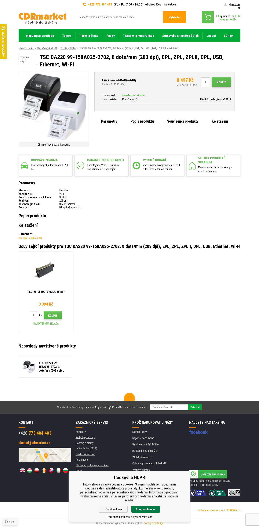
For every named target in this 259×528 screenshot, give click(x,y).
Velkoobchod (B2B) (86, 448)
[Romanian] (44, 470)
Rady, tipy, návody (85, 437)
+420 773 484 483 (100, 4)
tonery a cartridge (153, 523)
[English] (22, 470)
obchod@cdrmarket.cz (160, 4)
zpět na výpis (24, 59)
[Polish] (36, 470)
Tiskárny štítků (68, 48)
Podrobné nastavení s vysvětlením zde (129, 517)
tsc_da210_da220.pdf (30, 237)
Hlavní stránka (26, 48)
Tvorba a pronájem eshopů (211, 510)
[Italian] (58, 470)
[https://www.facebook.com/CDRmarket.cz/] (198, 432)
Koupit (221, 82)
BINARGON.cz (233, 510)
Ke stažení (220, 121)
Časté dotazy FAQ (86, 454)
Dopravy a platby (84, 443)
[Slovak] (51, 470)
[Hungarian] (29, 470)
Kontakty (81, 431)
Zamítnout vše (113, 509)
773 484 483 (35, 433)
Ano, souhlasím (145, 509)
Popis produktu (142, 121)
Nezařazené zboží (47, 48)
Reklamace (82, 459)
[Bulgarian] (65, 470)
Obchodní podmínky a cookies (92, 465)
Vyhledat (175, 17)
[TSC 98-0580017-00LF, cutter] (46, 270)
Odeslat (195, 407)
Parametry (109, 121)
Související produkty (183, 121)
